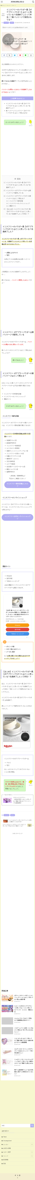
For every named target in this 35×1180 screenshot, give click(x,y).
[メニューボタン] (2, 2)
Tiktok (5, 1137)
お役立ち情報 (7, 1148)
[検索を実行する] (32, 1125)
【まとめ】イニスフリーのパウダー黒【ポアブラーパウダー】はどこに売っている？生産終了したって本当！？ (18, 211)
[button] (4, 55)
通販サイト (12, 206)
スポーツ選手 (7, 1152)
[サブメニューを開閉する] (32, 1144)
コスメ (11, 22)
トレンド (6, 22)
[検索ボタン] (33, 2)
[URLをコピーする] (31, 55)
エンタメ (5, 1144)
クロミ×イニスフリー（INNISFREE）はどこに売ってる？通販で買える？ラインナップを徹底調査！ (22, 800)
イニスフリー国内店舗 (16, 201)
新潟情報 (5, 1159)
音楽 (4, 1163)
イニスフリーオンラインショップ (19, 203)
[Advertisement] (17, 150)
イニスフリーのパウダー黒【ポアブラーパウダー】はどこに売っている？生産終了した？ (18, 185)
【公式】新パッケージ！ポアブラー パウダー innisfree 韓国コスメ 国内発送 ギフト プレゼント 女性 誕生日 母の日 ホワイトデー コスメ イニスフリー (17, 613)
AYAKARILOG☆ (17, 2)
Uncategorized (7, 1140)
